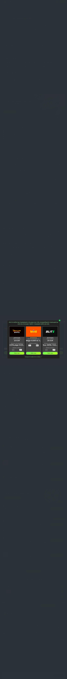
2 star (15, 337)
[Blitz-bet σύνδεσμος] (50, 332)
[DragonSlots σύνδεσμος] (16, 332)
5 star (19, 337)
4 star (18, 337)
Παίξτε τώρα (17, 353)
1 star (14, 337)
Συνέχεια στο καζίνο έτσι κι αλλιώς (33, 357)
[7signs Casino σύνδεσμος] (33, 332)
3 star (16, 337)
